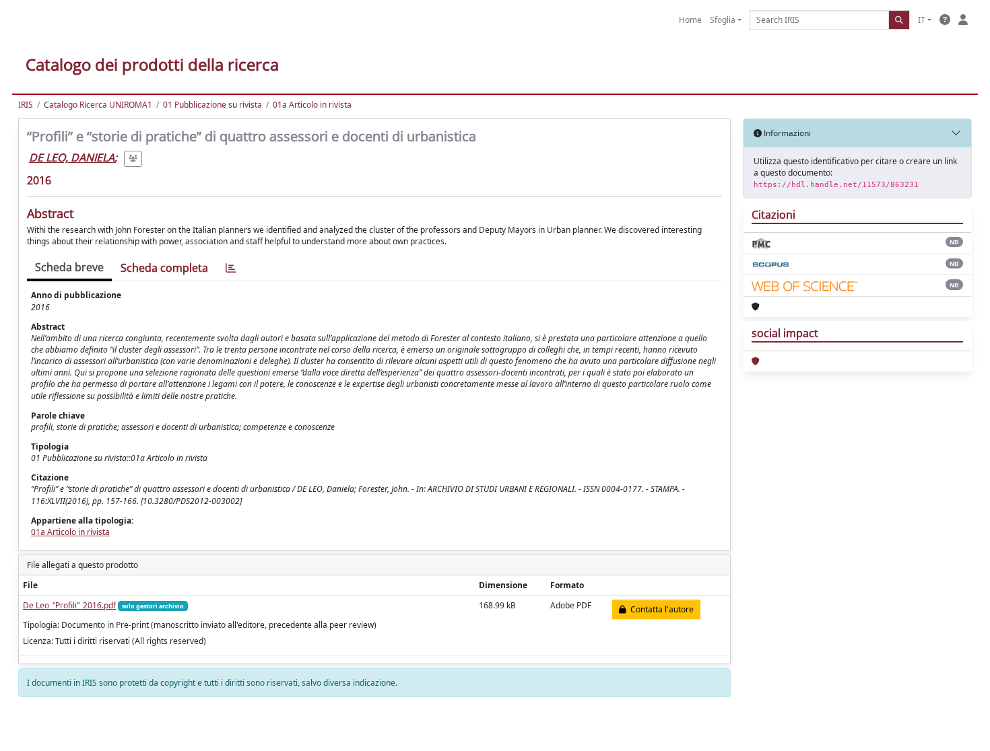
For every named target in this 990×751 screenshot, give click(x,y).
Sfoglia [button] (722, 20)
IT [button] (921, 20)
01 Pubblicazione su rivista (212, 104)
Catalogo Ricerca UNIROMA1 (98, 104)
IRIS (25, 104)
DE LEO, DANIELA (71, 157)
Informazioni (786, 133)
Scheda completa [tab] (164, 267)
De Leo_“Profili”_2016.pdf (69, 605)
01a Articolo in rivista (312, 104)
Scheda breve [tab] (69, 267)
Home (690, 20)
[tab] (231, 268)
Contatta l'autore (660, 609)
